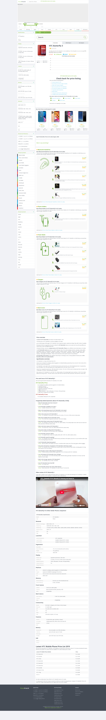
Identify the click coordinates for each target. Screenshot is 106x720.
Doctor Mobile (22, 195)
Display (19, 43)
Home (20, 29)
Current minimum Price (56, 82)
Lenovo (19, 237)
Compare (82, 42)
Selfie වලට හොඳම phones (23, 141)
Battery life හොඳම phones (23, 143)
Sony (42, 29)
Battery (20, 82)
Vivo (19, 262)
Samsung (28, 29)
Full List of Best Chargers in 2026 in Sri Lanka (51, 303)
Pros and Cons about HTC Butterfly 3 (59, 88)
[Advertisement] (53, 13)
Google (77, 29)
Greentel (20, 160)
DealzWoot (21, 208)
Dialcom (20, 205)
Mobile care (21, 175)
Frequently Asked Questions (57, 89)
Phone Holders (68, 98)
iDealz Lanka (21, 190)
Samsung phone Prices (58, 690)
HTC (56, 29)
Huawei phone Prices (58, 695)
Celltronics (21, 203)
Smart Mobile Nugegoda (24, 165)
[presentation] (35, 131)
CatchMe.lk (21, 167)
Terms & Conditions (79, 691)
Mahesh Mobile (22, 155)
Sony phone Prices (58, 693)
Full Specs (69, 42)
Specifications (21, 32)
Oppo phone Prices (58, 700)
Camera (20, 66)
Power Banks (77, 98)
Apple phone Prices (58, 691)
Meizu (19, 242)
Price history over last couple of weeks (59, 83)
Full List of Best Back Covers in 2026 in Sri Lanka (51, 332)
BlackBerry (20, 222)
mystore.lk (21, 188)
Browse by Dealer (22, 152)
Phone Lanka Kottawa (23, 157)
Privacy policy (78, 693)
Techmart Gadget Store (23, 172)
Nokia (19, 249)
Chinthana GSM (22, 200)
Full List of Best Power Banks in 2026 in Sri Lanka (52, 274)
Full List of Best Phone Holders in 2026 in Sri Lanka (52, 230)
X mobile (20, 177)
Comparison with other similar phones (59, 93)
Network (20, 101)
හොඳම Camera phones (22, 146)
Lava (19, 234)
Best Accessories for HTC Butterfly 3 (59, 86)
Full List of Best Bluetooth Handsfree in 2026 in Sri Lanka (53, 201)
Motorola (20, 247)
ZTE (19, 267)
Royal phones (21, 185)
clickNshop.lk (21, 183)
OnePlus (20, 252)
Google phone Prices (58, 702)
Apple (35, 29)
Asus (64, 29)
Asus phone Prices (58, 698)
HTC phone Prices (57, 696)
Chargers (54, 100)
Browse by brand (22, 211)
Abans (20, 170)
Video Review (54, 91)
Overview (55, 42)
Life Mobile (21, 180)
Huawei (49, 29)
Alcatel (19, 214)
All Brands (85, 29)
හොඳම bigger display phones (24, 148)
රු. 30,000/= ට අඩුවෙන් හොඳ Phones (25, 136)
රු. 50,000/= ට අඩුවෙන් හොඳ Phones (25, 138)
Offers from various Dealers (57, 85)
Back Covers (62, 100)
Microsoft (20, 244)
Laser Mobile (21, 162)
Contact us (77, 695)
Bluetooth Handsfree (56, 98)
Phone (22, 1)
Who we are (77, 690)
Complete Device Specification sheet (59, 94)
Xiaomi (19, 264)
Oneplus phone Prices (58, 703)
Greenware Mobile (22, 193)
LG (18, 239)
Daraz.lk (20, 198)
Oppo (71, 29)
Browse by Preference (23, 133)
